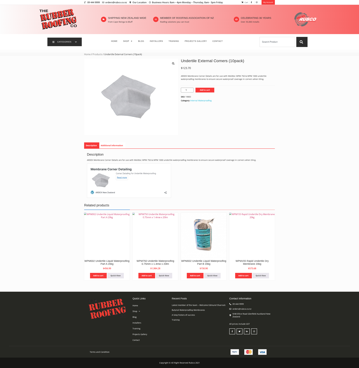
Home (114, 41)
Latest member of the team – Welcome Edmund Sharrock (198, 305)
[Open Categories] (76, 41)
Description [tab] (91, 145)
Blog (141, 41)
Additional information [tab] (112, 145)
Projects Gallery (196, 41)
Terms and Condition (100, 352)
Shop (126, 41)
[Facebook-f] (232, 331)
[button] (173, 63)
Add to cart (205, 90)
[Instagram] (254, 331)
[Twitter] (239, 331)
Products (97, 54)
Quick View (116, 275)
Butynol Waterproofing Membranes (188, 310)
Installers (156, 41)
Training (174, 41)
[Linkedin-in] (247, 331)
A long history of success (183, 315)
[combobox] (277, 42)
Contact (217, 41)
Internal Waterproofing (201, 100)
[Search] (302, 42)
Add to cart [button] (98, 275)
